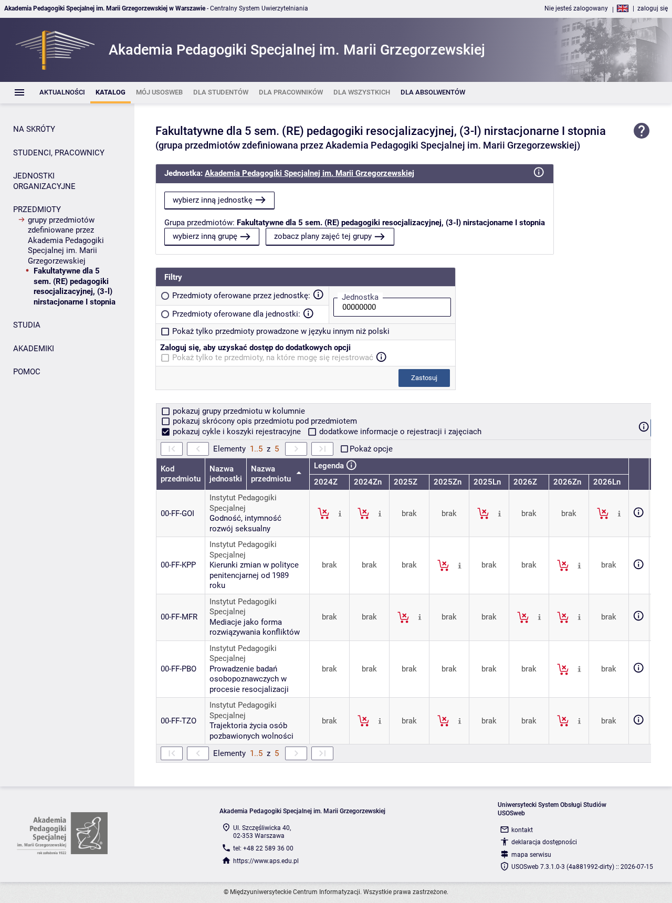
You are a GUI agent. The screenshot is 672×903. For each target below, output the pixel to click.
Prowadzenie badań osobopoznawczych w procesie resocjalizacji (249, 679)
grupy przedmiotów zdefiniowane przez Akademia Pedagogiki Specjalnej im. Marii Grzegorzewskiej (66, 240)
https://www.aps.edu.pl (266, 861)
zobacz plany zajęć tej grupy (323, 236)
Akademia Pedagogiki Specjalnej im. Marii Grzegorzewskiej (309, 173)
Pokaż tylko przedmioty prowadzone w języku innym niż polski (281, 331)
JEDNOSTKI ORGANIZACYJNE (44, 181)
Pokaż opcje (371, 449)
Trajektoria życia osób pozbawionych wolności (251, 731)
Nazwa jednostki (225, 474)
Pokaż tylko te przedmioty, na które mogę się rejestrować (272, 357)
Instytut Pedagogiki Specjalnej (243, 503)
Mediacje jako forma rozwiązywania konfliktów (254, 627)
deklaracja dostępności (544, 842)
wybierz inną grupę (205, 236)
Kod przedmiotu (181, 474)
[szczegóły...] (340, 513)
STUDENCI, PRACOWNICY (58, 153)
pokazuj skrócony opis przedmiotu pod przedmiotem (264, 421)
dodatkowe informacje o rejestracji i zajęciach (399, 431)
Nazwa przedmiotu (272, 474)
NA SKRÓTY (34, 129)
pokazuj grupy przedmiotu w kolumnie (238, 411)
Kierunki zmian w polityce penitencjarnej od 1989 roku (254, 575)
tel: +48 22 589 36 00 (263, 848)
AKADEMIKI (33, 348)
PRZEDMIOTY (37, 209)
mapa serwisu (531, 854)
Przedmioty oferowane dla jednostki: (236, 314)
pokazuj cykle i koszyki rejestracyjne (237, 431)
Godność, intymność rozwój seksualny (245, 523)
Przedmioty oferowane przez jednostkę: (241, 295)
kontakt (522, 830)
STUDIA (26, 325)
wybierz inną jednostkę (213, 200)
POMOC (26, 371)
